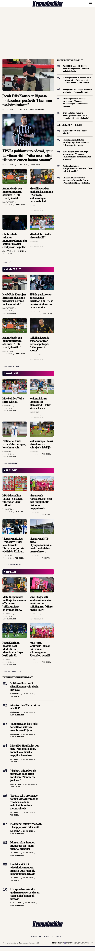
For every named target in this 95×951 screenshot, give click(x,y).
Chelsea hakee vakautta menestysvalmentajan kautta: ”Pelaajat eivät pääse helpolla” (15, 241)
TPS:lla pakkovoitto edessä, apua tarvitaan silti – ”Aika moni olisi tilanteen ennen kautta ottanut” (27, 155)
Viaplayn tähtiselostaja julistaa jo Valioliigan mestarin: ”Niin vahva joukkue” (23, 775)
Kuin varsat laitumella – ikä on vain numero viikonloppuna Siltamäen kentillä (40, 649)
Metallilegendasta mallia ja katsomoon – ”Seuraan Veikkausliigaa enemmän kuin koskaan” (41, 196)
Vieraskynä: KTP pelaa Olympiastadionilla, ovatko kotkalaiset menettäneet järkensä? (41, 546)
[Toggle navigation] (90, 3)
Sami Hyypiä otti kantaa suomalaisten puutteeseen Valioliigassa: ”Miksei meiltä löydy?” (41, 603)
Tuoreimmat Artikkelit (70, 60)
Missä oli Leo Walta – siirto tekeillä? (41, 236)
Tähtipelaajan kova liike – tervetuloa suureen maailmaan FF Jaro (24, 727)
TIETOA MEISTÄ (57, 943)
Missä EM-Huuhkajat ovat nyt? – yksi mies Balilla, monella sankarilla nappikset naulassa (24, 750)
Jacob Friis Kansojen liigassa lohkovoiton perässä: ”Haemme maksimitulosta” (27, 100)
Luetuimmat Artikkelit (69, 125)
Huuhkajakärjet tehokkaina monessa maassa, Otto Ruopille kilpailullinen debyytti (22, 869)
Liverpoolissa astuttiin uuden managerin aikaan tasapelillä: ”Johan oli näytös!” (24, 894)
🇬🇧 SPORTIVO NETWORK (72, 943)
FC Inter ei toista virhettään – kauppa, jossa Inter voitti (14, 444)
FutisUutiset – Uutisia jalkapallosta (46, 936)
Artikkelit (10, 571)
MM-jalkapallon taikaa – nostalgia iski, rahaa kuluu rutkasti (12, 500)
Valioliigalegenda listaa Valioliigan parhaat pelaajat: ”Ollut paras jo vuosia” (39, 344)
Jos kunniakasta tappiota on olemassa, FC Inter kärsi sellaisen (40, 403)
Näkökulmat (11, 373)
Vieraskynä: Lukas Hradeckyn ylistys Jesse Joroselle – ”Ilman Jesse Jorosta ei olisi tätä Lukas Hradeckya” (13, 546)
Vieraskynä (10, 470)
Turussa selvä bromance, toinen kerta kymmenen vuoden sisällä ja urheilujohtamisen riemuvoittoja (24, 802)
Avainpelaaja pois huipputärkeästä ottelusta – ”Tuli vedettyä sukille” (12, 193)
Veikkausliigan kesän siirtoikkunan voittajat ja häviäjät (42, 444)
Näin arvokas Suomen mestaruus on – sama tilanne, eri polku (22, 845)
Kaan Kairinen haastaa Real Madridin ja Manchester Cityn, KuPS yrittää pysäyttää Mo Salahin (14, 650)
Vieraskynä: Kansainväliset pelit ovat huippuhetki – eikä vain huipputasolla (41, 502)
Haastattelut (12, 269)
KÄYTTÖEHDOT (87, 943)
